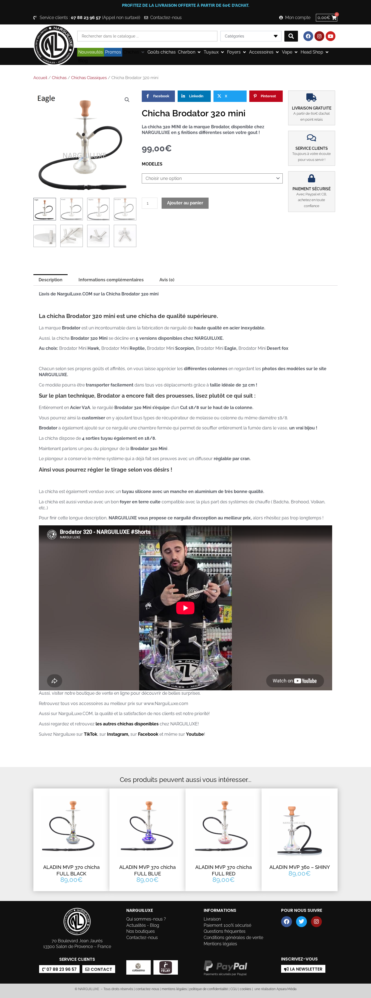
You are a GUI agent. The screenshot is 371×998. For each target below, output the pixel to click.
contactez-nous (147, 989)
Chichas (59, 77)
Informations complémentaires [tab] (111, 279)
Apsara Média (286, 989)
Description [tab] (50, 279)
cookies (245, 989)
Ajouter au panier (185, 202)
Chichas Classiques (89, 77)
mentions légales (174, 989)
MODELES (152, 164)
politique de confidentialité (208, 989)
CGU (233, 989)
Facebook (148, 734)
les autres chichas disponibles (127, 723)
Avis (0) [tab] (166, 279)
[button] (134, 52)
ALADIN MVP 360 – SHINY (299, 867)
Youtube (195, 734)
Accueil (40, 77)
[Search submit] (291, 36)
